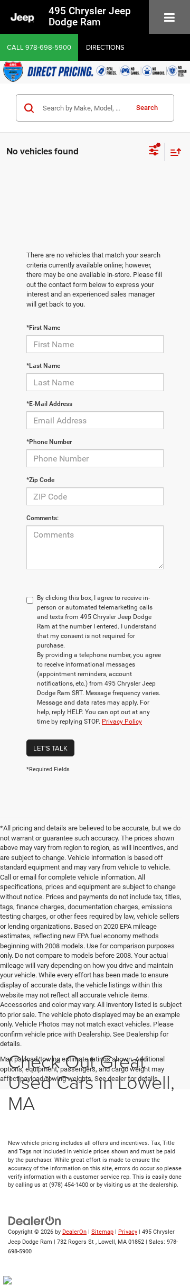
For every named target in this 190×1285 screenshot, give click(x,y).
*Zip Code (40, 480)
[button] (39, 47)
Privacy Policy (122, 721)
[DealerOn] (35, 1221)
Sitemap (102, 1231)
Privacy (127, 1231)
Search (147, 108)
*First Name (43, 327)
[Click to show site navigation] (169, 18)
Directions (105, 47)
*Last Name (43, 365)
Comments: (42, 518)
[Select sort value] (173, 152)
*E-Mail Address (49, 404)
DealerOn (74, 1231)
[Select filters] (153, 151)
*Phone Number (49, 442)
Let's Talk (50, 748)
